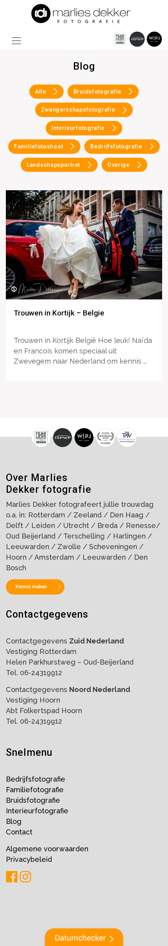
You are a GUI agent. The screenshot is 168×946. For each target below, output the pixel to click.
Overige (118, 165)
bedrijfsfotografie (116, 146)
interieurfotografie (78, 128)
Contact (19, 832)
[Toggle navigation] (16, 40)
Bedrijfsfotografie (35, 779)
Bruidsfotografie (97, 91)
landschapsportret (53, 165)
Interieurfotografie (37, 811)
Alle (40, 91)
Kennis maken (31, 586)
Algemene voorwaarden (47, 849)
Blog (13, 821)
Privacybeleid (29, 859)
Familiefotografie (35, 790)
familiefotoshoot (38, 146)
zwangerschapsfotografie (78, 109)
